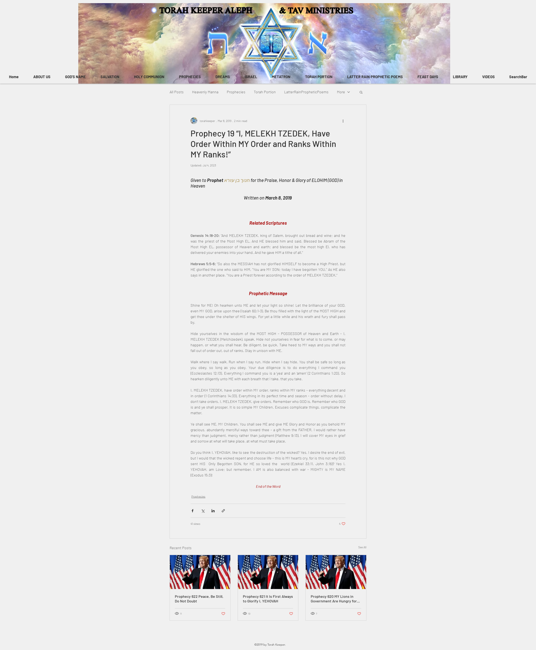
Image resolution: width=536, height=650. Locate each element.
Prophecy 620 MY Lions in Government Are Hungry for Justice (334, 598)
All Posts (177, 92)
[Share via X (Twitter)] (203, 511)
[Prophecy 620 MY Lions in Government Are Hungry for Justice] (336, 572)
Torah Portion (265, 92)
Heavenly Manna (205, 92)
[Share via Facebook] (193, 511)
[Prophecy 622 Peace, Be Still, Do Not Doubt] (200, 572)
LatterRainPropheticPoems (306, 92)
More (341, 92)
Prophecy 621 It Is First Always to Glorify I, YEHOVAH (268, 598)
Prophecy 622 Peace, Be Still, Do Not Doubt (199, 598)
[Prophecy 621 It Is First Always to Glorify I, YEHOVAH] (268, 572)
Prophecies (236, 92)
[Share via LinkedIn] (213, 511)
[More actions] (342, 120)
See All (362, 547)
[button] (361, 92)
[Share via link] (223, 511)
